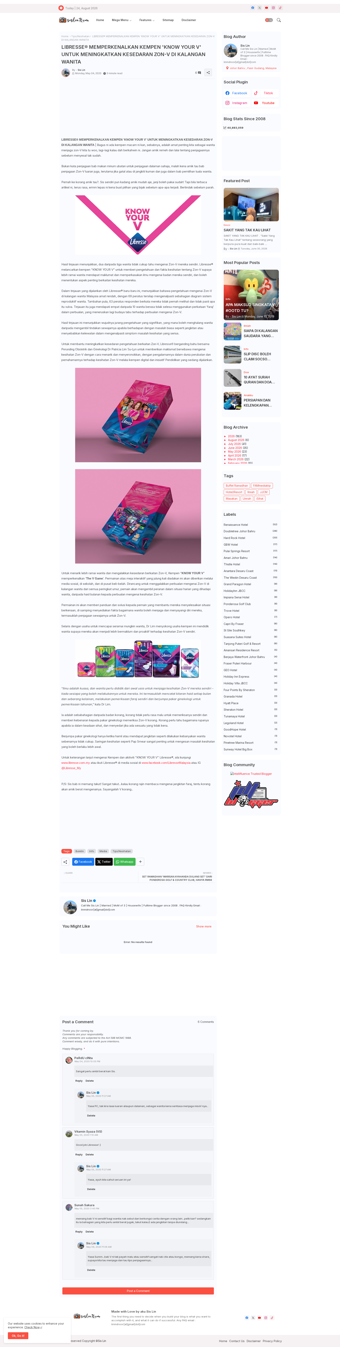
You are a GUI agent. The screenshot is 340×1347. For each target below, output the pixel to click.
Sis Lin (86, 901)
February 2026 (238, 463)
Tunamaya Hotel (250, 716)
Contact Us (237, 1341)
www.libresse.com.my (76, 762)
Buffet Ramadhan (237, 485)
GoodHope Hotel (250, 729)
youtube (268, 103)
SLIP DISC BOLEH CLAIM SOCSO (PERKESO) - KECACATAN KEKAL (260, 357)
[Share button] (140, 862)
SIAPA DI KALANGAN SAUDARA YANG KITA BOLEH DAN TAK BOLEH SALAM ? (261, 334)
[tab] (100, 20)
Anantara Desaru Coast (250, 571)
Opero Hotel (250, 617)
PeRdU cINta (83, 1058)
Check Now (32, 1327)
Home (100, 20)
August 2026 (236, 440)
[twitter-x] (259, 7)
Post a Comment (138, 1291)
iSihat (259, 498)
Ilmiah (251, 492)
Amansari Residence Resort (250, 650)
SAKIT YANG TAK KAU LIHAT (247, 230)
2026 (232, 436)
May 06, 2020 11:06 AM (99, 1247)
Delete (90, 1080)
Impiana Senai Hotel (250, 597)
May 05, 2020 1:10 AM (86, 1135)
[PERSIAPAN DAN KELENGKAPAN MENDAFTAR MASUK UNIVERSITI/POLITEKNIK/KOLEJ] (232, 401)
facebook (239, 93)
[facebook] (252, 7)
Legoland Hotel (250, 723)
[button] (269, 20)
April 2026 (235, 455)
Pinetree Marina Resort (250, 742)
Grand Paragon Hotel (250, 584)
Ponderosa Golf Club (250, 604)
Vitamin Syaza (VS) (88, 1131)
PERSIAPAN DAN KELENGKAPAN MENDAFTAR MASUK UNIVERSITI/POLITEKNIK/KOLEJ (261, 403)
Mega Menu (120, 20)
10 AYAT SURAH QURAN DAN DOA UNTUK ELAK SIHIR (259, 380)
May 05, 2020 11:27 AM (98, 1096)
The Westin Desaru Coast (250, 577)
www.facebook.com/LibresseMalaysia (166, 762)
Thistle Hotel (250, 564)
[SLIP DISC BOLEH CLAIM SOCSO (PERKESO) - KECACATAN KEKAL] (232, 355)
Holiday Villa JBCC (250, 683)
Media (103, 851)
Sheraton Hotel (250, 709)
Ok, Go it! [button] (18, 1335)
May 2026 (235, 451)
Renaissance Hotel (250, 524)
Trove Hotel (250, 610)
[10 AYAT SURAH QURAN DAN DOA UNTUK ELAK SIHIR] (232, 378)
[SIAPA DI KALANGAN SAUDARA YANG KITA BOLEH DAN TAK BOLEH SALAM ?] (232, 331)
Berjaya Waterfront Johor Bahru (250, 657)
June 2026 (235, 447)
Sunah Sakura (84, 1205)
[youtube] (266, 7)
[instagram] (273, 7)
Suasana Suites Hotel (250, 637)
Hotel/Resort (234, 492)
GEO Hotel (250, 670)
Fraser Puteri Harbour (250, 663)
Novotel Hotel (250, 736)
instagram (239, 103)
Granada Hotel (250, 696)
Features (146, 20)
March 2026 (236, 459)
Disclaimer (189, 20)
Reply (79, 1080)
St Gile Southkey (250, 630)
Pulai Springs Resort (250, 551)
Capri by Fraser (250, 624)
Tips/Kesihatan (80, 36)
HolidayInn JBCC (250, 590)
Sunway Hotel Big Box (250, 749)
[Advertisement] (138, 109)
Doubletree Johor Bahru (250, 531)
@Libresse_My (71, 768)
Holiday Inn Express (250, 676)
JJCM (263, 492)
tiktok (268, 93)
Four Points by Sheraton (250, 690)
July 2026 (235, 444)
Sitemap (168, 20)
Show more (204, 926)
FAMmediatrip (262, 485)
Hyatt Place (250, 703)
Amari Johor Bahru (250, 557)
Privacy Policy (272, 1341)
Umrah (247, 498)
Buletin (80, 851)
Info (91, 851)
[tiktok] (280, 7)
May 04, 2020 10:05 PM (87, 1061)
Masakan (231, 498)
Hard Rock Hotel (250, 538)
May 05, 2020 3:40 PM (87, 1208)
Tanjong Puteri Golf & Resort (250, 643)
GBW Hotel (250, 544)
